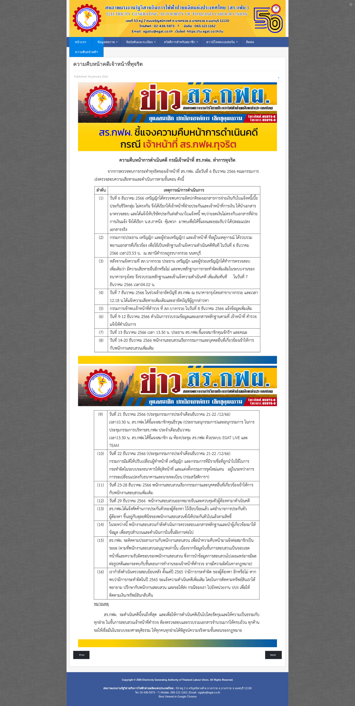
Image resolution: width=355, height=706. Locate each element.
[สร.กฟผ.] (177, 18)
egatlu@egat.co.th (209, 692)
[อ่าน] (177, 223)
